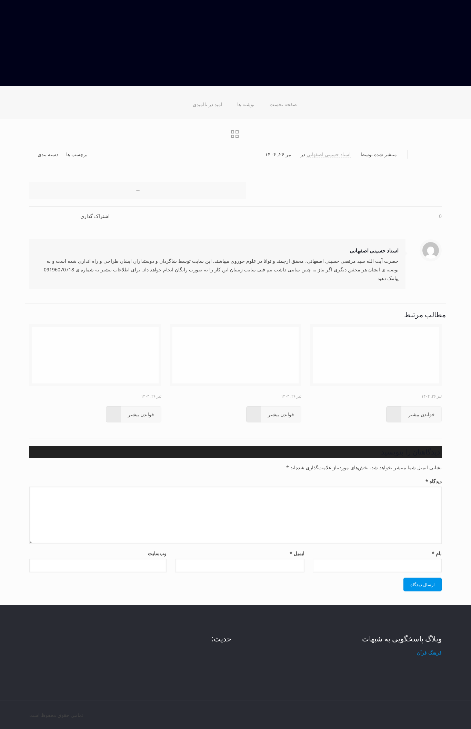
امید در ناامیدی (207, 104)
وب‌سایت (157, 553)
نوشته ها (245, 104)
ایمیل (297, 553)
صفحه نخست (283, 104)
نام (437, 553)
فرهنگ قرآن (429, 652)
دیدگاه (433, 481)
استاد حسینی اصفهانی (329, 154)
